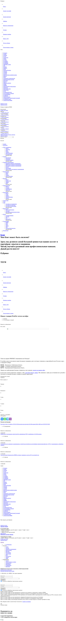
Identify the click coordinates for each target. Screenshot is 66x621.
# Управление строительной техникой (11, 98)
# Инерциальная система (8, 79)
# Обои (4, 84)
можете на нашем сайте (39, 370)
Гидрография (6, 221)
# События (5, 95)
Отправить (3, 579)
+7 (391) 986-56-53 (5, 124)
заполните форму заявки (31, 372)
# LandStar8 (5, 63)
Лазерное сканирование (8, 162)
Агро (4, 201)
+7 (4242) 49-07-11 (5, 133)
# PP (4, 65)
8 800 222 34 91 (4, 103)
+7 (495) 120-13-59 (5, 112)
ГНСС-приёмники (7, 147)
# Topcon (5, 71)
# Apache (5, 55)
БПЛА (4, 214)
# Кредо (5, 81)
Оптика (4, 156)
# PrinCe (5, 66)
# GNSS (5, 59)
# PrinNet (5, 68)
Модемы (5, 178)
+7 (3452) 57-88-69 (5, 128)
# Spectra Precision (7, 70)
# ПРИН (5, 85)
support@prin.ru (4, 540)
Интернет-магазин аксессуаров (7, 571)
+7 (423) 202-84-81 (5, 117)
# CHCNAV (5, 57)
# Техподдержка (6, 96)
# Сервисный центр (7, 92)
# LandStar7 (5, 62)
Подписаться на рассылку (6, 569)
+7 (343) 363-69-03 (5, 119)
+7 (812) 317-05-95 (5, 115)
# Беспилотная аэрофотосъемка (10, 74)
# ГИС (4, 77)
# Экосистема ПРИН (7, 100)
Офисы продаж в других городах (8, 134)
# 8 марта (5, 53)
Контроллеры (6, 171)
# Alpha (4, 54)
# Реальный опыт (7, 88)
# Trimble (5, 72)
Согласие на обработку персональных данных (12, 581)
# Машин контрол (7, 83)
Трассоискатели (6, 185)
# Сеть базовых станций (8, 93)
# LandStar (5, 61)
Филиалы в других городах (7, 534)
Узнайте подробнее (26, 601)
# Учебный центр (7, 99)
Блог (3, 235)
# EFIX (4, 58)
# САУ (4, 91)
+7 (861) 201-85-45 (5, 122)
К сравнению (9, 544)
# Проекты (5, 87)
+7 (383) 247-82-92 (5, 126)
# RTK (4, 69)
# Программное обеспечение (9, 86)
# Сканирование (6, 94)
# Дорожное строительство (9, 78)
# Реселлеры (6, 90)
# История (5, 80)
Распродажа (5, 230)
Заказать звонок (4, 135)
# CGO (4, 56)
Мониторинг (6, 208)
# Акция (5, 73)
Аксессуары (5, 200)
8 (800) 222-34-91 (4, 110)
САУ (4, 202)
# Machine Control (7, 64)
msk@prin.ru (3, 533)
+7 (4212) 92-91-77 (5, 131)
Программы (5, 192)
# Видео (5, 76)
